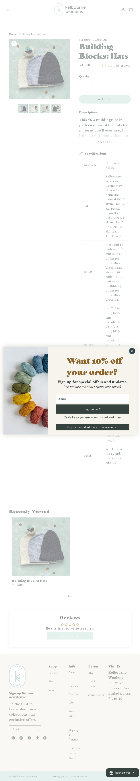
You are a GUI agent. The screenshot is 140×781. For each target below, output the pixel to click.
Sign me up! (92, 409)
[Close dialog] (132, 351)
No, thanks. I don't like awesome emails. (92, 427)
